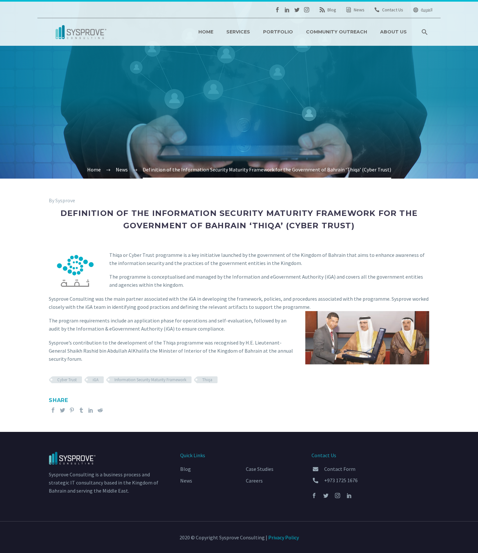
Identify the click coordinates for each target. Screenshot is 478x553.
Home (205, 32)
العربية (426, 10)
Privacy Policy (283, 537)
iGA (96, 380)
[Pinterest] (71, 410)
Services (238, 32)
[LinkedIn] (287, 9)
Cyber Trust (67, 380)
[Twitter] (297, 9)
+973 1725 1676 (341, 480)
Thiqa (207, 380)
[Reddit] (100, 410)
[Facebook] (277, 9)
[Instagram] (307, 9)
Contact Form (339, 469)
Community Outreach (336, 32)
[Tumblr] (81, 410)
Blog (331, 10)
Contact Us (392, 10)
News (359, 10)
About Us (393, 32)
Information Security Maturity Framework (150, 380)
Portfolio (278, 32)
